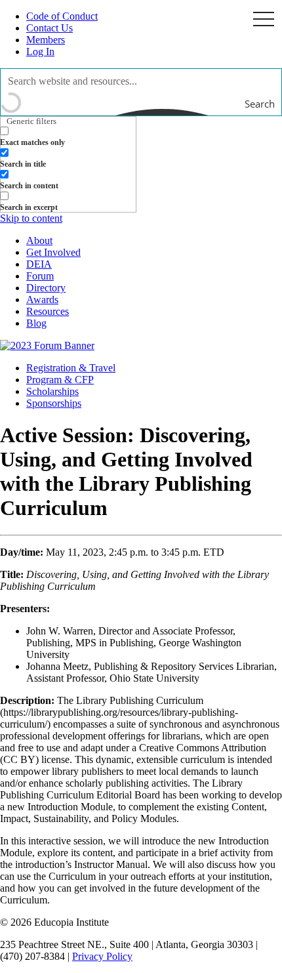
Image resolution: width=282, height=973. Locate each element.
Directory (46, 287)
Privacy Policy (102, 956)
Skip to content (31, 218)
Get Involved (53, 252)
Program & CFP (60, 379)
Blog (36, 323)
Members (45, 39)
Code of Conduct (62, 16)
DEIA (39, 264)
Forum (40, 275)
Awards (42, 299)
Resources (47, 311)
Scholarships (52, 391)
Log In (40, 51)
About (39, 240)
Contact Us (49, 27)
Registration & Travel (70, 367)
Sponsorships (53, 403)
